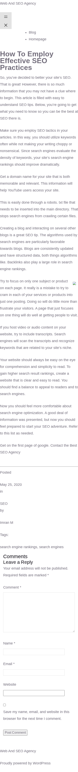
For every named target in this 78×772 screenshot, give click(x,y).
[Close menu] (6, 25)
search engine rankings (18, 547)
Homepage (37, 39)
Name (9, 643)
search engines (51, 547)
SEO (4, 504)
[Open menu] (6, 16)
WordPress (42, 763)
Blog (32, 32)
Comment (12, 587)
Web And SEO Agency (18, 3)
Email (9, 664)
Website (9, 684)
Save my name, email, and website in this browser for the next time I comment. (36, 715)
